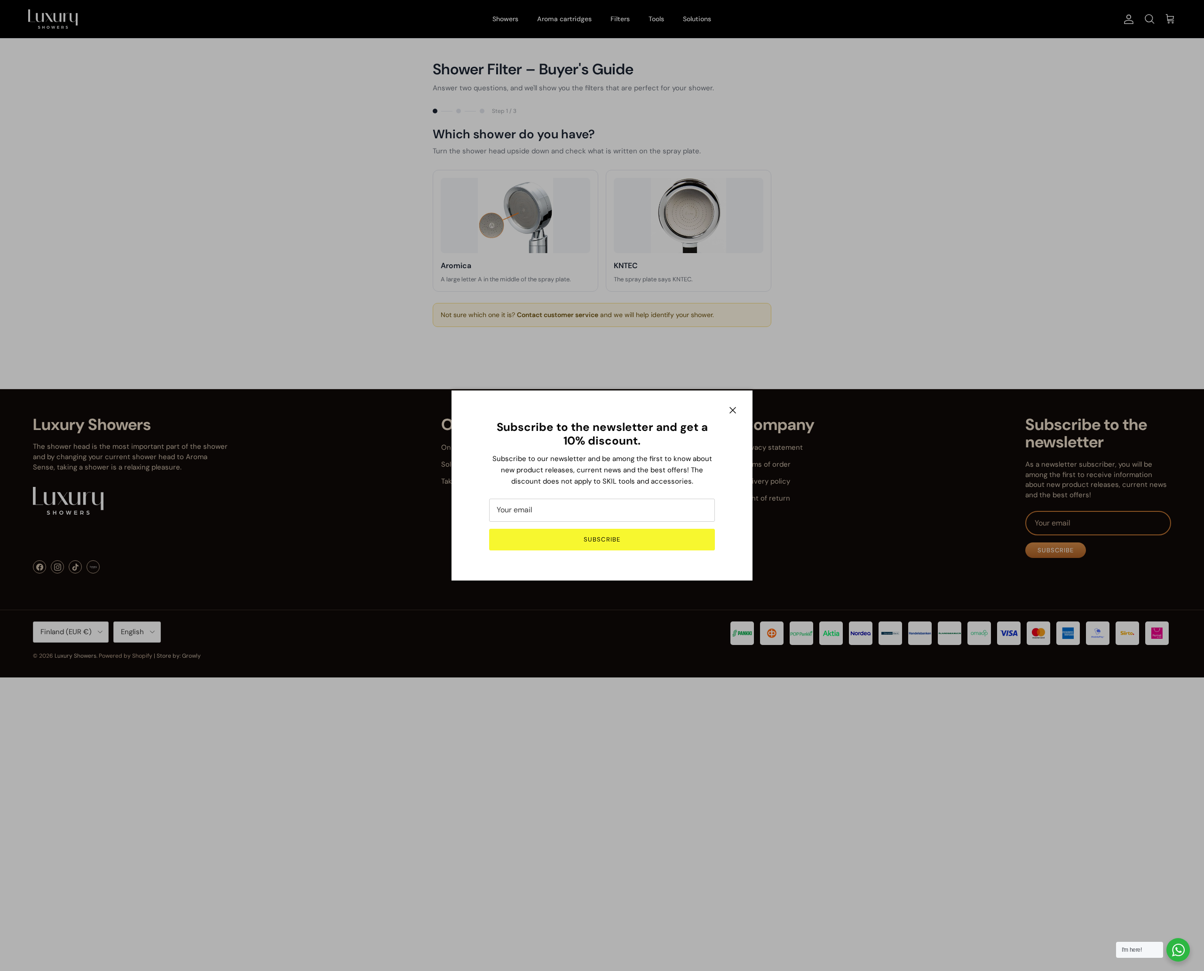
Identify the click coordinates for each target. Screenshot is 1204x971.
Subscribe (602, 539)
